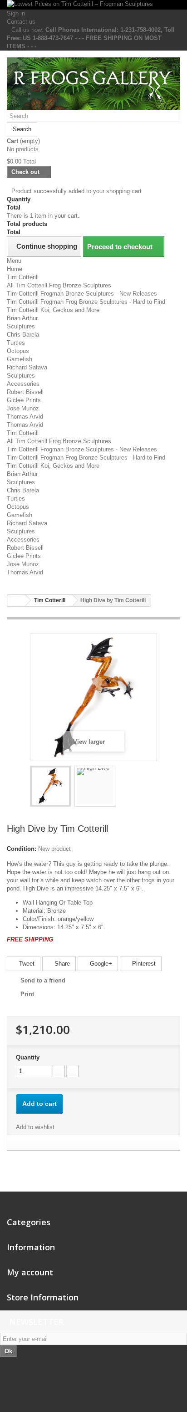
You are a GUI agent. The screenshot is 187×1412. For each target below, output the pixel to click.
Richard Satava (27, 367)
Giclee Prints (24, 400)
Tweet (25, 963)
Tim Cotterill (23, 277)
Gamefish (19, 359)
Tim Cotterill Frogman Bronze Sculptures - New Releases (82, 293)
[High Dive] (50, 786)
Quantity (27, 1057)
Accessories (23, 383)
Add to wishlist (35, 1127)
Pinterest (143, 963)
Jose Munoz (23, 408)
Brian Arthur (22, 318)
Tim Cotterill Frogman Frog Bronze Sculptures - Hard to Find (86, 301)
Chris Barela (23, 334)
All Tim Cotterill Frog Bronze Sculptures (59, 285)
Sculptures (21, 326)
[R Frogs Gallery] (93, 83)
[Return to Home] (16, 600)
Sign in (16, 13)
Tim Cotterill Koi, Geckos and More (53, 310)
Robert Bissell (25, 392)
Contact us (21, 21)
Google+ (100, 963)
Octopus (18, 351)
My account (30, 1272)
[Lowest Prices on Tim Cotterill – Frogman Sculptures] (93, 5)
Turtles (16, 342)
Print (27, 994)
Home (14, 269)
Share (61, 963)
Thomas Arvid (25, 416)
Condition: (21, 848)
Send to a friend (42, 980)
